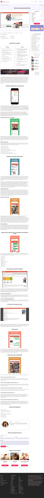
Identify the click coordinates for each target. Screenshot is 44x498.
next (16, 469)
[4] (6, 435)
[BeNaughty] (41, 29)
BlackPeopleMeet (21, 480)
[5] (7, 435)
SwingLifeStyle (12, 478)
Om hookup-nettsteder (3, 480)
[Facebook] (1, 34)
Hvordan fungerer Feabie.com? (35, 41)
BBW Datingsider (13, 489)
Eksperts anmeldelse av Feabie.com (35, 37)
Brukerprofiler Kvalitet (34, 43)
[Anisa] (5, 424)
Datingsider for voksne (21, 493)
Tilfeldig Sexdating (21, 488)
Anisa (10, 421)
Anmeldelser (35, 1)
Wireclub (12, 481)
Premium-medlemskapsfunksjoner (35, 49)
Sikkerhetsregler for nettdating (4, 482)
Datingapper (12, 486)
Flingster (12, 480)
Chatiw (19, 478)
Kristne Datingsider (21, 489)
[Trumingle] (32, 66)
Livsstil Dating (12, 36)
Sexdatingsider (12, 488)
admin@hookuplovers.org (31, 477)
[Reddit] (35, 74)
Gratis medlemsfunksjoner (34, 48)
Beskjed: (2, 440)
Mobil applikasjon (33, 44)
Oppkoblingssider (21, 487)
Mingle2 (19, 479)
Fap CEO (20, 482)
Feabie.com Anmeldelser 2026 (35, 35)
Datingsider (20, 486)
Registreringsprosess (34, 42)
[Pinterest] (6, 34)
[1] (4, 435)
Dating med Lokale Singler (14, 493)
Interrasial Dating (13, 487)
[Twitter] (4, 34)
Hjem (32, 1)
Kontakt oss (2, 481)
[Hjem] (5, 2)
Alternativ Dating (3, 36)
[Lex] (32, 69)
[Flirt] (33, 29)
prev (13, 469)
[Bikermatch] (32, 60)
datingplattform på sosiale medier (5, 77)
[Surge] (32, 57)
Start (21, 71)
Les (14, 463)
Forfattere (2, 479)
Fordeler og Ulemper (33, 36)
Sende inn (3, 446)
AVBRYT (8, 446)
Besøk (37, 23)
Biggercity (12, 482)
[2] (5, 435)
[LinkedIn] (2, 34)
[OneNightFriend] (37, 29)
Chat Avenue (12, 479)
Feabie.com (20, 481)
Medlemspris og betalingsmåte (35, 47)
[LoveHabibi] (32, 63)
